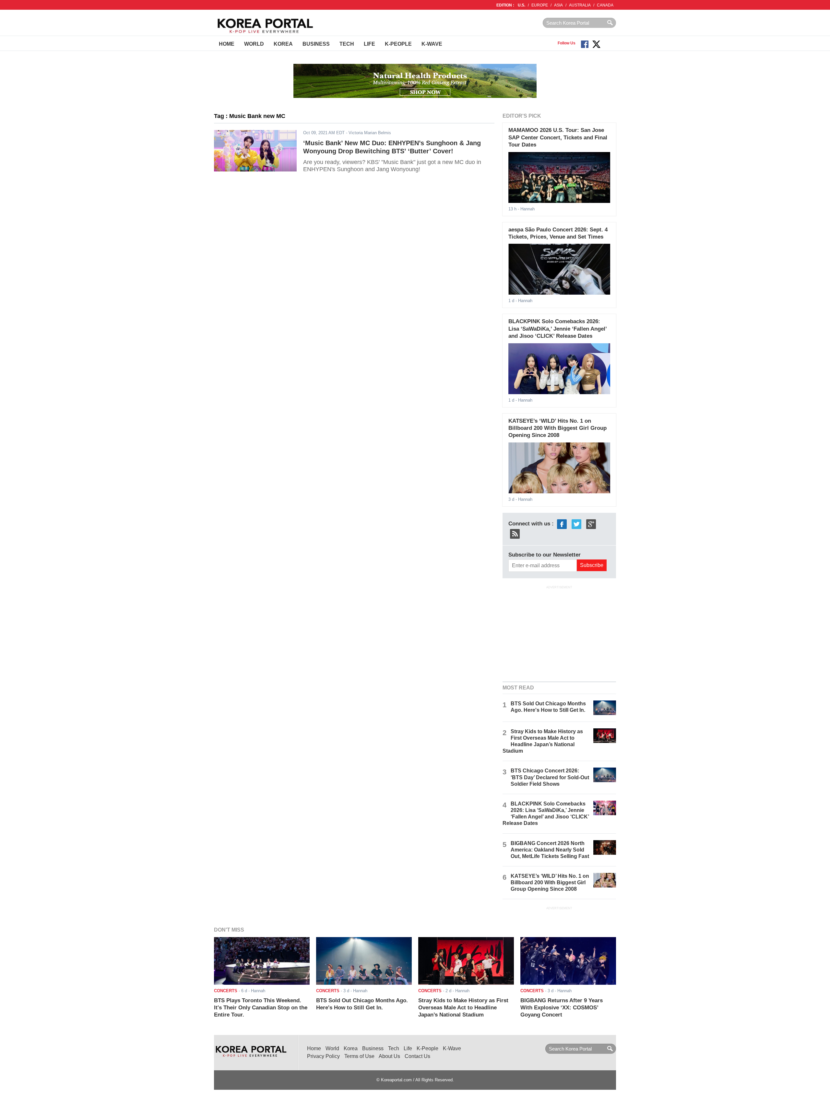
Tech (346, 44)
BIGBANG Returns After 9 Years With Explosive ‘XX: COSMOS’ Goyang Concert (561, 1007)
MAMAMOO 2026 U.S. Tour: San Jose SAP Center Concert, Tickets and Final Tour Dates (557, 137)
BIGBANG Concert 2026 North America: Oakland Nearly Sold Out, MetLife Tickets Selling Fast (550, 849)
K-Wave (431, 44)
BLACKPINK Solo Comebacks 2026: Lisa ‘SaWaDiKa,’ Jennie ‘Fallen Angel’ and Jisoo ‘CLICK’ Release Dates (557, 328)
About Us (389, 1056)
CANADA (605, 5)
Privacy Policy (323, 1056)
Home (226, 44)
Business (316, 44)
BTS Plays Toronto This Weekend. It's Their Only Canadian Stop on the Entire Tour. (260, 1007)
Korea (283, 44)
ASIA (558, 5)
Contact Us (417, 1056)
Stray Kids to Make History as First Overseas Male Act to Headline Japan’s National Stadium (463, 1007)
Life (369, 44)
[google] (591, 524)
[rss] (514, 533)
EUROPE (539, 5)
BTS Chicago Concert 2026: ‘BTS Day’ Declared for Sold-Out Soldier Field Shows (550, 777)
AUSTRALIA (580, 5)
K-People (398, 44)
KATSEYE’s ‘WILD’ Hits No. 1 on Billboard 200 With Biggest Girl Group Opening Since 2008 (557, 428)
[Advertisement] (559, 633)
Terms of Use (359, 1056)
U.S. (521, 5)
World (254, 44)
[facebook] (561, 524)
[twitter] (576, 524)
